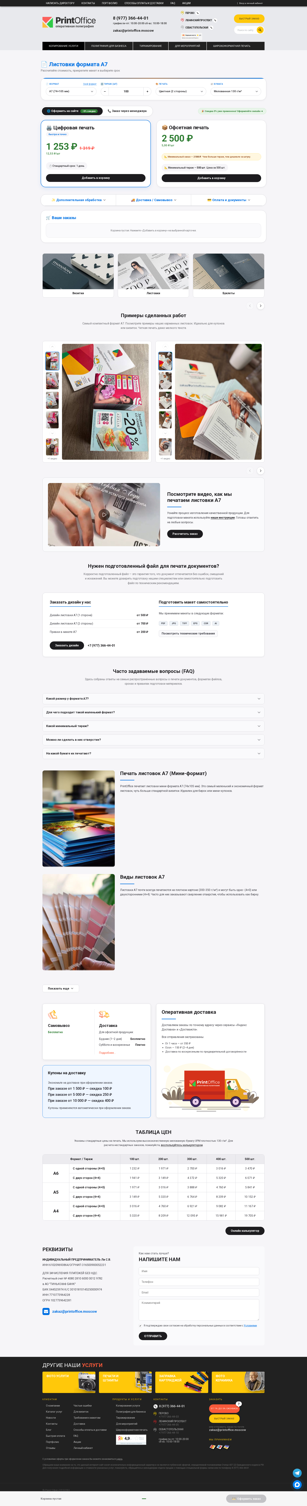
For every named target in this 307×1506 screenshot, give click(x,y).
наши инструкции (223, 517)
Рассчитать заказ (185, 534)
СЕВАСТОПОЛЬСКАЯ (196, 27)
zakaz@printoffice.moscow (133, 30)
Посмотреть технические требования (188, 633)
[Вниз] (52, 433)
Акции (186, 3)
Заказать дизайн (67, 645)
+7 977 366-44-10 (169, 1432)
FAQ (173, 3)
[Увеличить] (147, 91)
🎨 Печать (162, 84)
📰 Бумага (217, 84)
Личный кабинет (83, 1448)
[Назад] (250, 306)
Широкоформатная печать (132, 1429)
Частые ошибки (83, 1405)
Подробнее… (107, 1052)
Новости (51, 1417)
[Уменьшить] (105, 91)
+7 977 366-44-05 (169, 1424)
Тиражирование (125, 1417)
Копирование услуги (128, 1405)
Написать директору (60, 3)
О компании (53, 1405)
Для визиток (81, 1411)
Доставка (79, 1423)
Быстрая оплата (55, 1435)
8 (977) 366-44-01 (131, 18)
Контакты (88, 3)
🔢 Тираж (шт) (109, 84)
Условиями (250, 1325)
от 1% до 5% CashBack (224, 1408)
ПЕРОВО (189, 13)
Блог (49, 1429)
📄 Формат (52, 84)
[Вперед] (261, 306)
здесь (119, 1459)
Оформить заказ (249, 1498)
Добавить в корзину (96, 178)
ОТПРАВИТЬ (153, 1336)
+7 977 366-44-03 (169, 1416)
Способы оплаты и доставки (144, 3)
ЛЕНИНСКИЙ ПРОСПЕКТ (198, 20)
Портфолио (109, 3)
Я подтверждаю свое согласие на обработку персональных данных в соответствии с (200, 1325)
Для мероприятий (126, 1423)
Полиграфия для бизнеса (131, 1411)
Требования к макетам (87, 1417)
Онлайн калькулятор (245, 1230)
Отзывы (50, 1448)
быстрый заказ (249, 18)
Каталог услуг (54, 1411)
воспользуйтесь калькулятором (182, 1145)
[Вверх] (52, 347)
